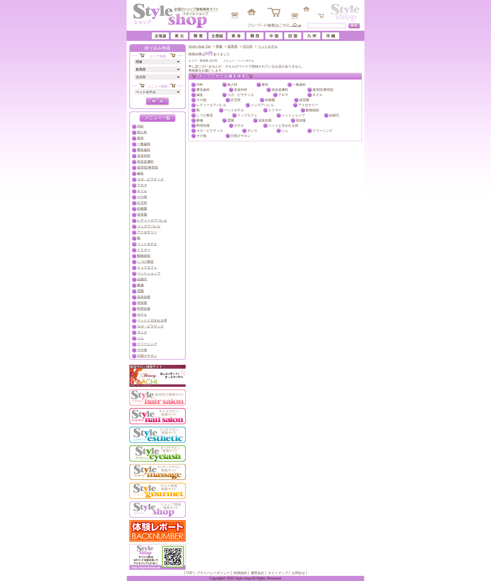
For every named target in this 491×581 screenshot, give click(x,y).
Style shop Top (199, 46)
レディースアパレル (211, 105)
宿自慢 (301, 120)
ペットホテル (268, 46)
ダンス (252, 131)
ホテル (239, 125)
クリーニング (322, 131)
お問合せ (298, 573)
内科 (199, 84)
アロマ (283, 95)
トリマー (275, 110)
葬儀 (199, 120)
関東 (219, 46)
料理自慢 (203, 125)
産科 (265, 84)
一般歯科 (299, 84)
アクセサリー (308, 105)
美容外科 (240, 90)
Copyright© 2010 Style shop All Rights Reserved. (245, 578)
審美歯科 (203, 90)
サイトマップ (278, 573)
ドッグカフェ (247, 115)
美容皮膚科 (280, 90)
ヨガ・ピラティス (240, 95)
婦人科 (232, 84)
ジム (285, 131)
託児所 (236, 100)
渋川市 (248, 46)
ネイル (317, 95)
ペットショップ (293, 115)
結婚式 (334, 115)
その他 (201, 100)
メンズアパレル (262, 105)
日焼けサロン (241, 136)
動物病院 (312, 110)
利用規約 (240, 573)
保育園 (304, 100)
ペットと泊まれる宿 (283, 125)
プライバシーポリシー (213, 573)
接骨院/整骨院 (323, 90)
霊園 (230, 120)
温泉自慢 (265, 120)
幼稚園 (270, 100)
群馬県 (233, 46)
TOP (189, 573)
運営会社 (257, 573)
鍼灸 (199, 95)
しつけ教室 (204, 115)
